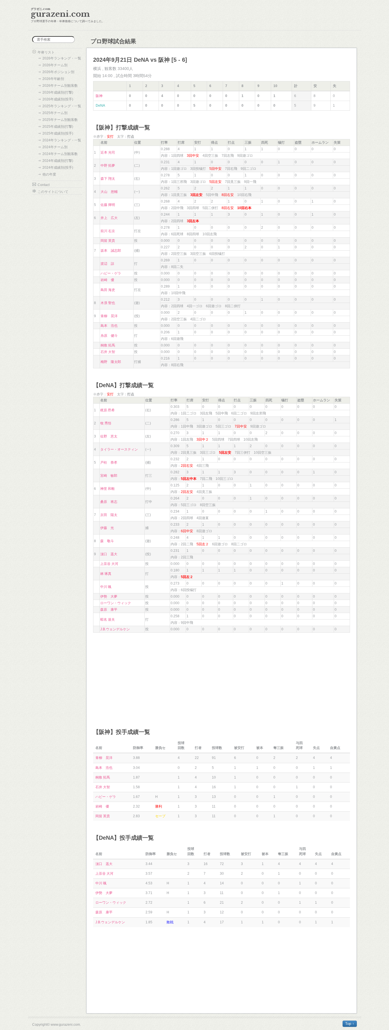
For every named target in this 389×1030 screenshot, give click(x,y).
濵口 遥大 (108, 554)
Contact (44, 185)
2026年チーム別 (54, 65)
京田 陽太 (108, 515)
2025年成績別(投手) (57, 133)
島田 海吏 (108, 290)
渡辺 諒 (107, 264)
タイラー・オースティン (119, 449)
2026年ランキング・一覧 (61, 58)
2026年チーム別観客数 (60, 86)
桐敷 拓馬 (108, 345)
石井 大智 (108, 352)
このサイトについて (53, 192)
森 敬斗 (107, 541)
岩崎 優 (107, 280)
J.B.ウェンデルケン (115, 629)
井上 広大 (109, 218)
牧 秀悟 (105, 423)
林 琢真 (105, 574)
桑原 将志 (108, 502)
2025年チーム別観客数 (60, 120)
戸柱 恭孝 (108, 463)
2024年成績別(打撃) (57, 161)
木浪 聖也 (108, 303)
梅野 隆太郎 (111, 362)
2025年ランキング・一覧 (61, 106)
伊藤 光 (107, 528)
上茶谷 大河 (109, 564)
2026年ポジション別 (58, 72)
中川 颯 (105, 587)
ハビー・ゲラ (111, 273)
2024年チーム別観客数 (60, 154)
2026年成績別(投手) (57, 99)
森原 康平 (108, 610)
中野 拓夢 (108, 166)
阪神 (99, 96)
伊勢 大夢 (108, 596)
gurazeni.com (60, 14)
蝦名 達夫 (107, 620)
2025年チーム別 (54, 113)
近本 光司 (108, 152)
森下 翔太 (108, 179)
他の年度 (49, 174)
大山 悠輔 (109, 192)
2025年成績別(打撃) (57, 127)
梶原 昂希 (107, 410)
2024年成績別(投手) (57, 168)
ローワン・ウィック (115, 603)
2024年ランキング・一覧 (61, 140)
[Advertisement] (221, 675)
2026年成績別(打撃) (57, 92)
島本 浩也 (109, 326)
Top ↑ (349, 1023)
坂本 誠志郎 (111, 251)
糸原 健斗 (109, 336)
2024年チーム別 (54, 147)
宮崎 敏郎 (108, 476)
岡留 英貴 (108, 241)
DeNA (100, 106)
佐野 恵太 (108, 436)
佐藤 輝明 (108, 205)
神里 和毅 (107, 489)
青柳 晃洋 (109, 316)
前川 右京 (108, 231)
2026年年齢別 (53, 79)
